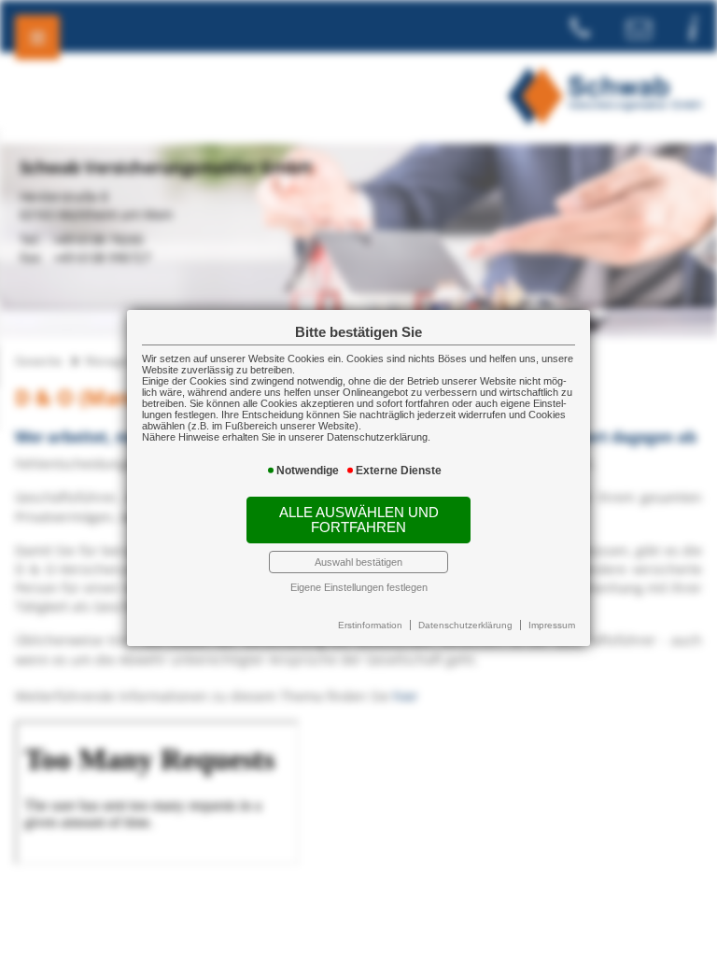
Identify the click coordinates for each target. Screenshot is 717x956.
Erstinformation (370, 625)
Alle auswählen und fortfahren (359, 520)
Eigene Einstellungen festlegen (359, 587)
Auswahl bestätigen (358, 562)
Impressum (551, 625)
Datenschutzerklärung (465, 625)
